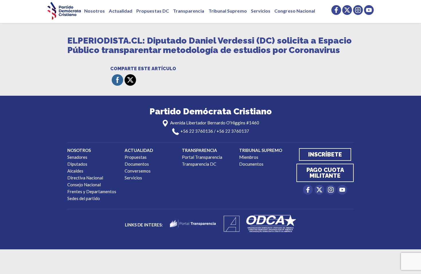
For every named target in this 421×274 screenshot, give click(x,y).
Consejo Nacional (84, 184)
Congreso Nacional (294, 10)
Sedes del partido (83, 198)
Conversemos (138, 170)
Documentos (137, 164)
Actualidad (120, 10)
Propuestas (136, 157)
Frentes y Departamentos (91, 191)
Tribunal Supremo (227, 10)
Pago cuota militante (325, 173)
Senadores (77, 157)
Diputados (77, 164)
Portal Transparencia (202, 157)
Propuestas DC (152, 10)
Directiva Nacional (85, 177)
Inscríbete (325, 154)
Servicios (261, 10)
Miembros (248, 157)
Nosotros (94, 10)
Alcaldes (75, 170)
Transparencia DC (199, 164)
